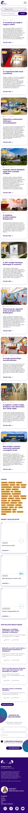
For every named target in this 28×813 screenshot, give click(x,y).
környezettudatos (16, 500)
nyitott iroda (4, 507)
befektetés (19, 482)
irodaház (18, 498)
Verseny (3, 798)
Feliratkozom (14, 748)
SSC (16, 507)
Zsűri (2, 802)
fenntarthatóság (5, 491)
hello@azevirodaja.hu (6, 766)
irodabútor (4, 498)
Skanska (11, 507)
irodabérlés (23, 496)
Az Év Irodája (12, 482)
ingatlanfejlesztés (16, 493)
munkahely (18, 505)
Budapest (12, 484)
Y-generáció (20, 511)
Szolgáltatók (4, 796)
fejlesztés (8, 489)
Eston (3, 489)
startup (20, 507)
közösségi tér (14, 502)
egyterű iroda (16, 487)
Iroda (4, 52)
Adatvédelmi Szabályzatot (14, 741)
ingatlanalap (17, 491)
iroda (10, 496)
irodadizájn (11, 498)
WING (14, 511)
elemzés (23, 487)
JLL (9, 500)
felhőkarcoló (15, 489)
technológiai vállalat (6, 509)
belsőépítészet (5, 484)
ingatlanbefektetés (6, 493)
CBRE (18, 484)
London (3, 505)
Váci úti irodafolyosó (6, 511)
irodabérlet (16, 496)
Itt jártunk (4, 500)
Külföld (20, 502)
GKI (12, 491)
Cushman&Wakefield (6, 487)
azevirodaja (4, 482)
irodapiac (23, 498)
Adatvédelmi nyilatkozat (7, 803)
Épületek (4, 514)
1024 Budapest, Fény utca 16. (7, 768)
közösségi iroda (5, 502)
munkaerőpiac (10, 505)
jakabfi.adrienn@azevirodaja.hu (16, 790)
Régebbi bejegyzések (7, 704)
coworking (23, 484)
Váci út (14, 509)
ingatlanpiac (4, 496)
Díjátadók (3, 800)
